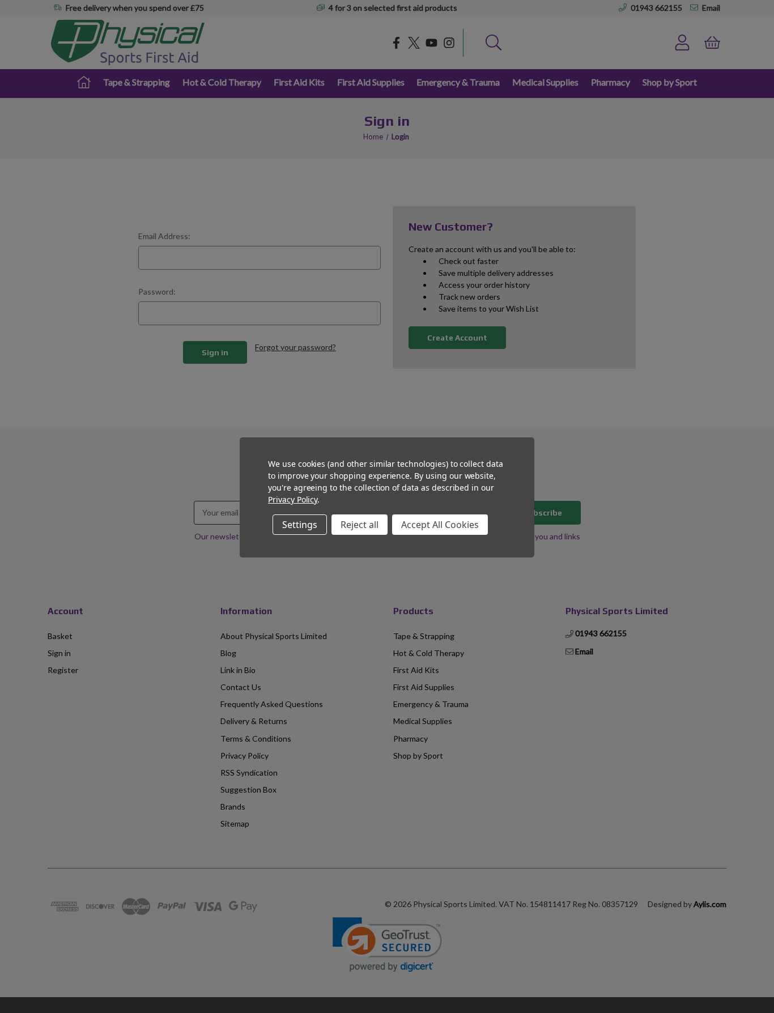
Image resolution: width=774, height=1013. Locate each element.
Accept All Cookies (440, 524)
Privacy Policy (292, 499)
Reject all (360, 524)
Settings (299, 524)
